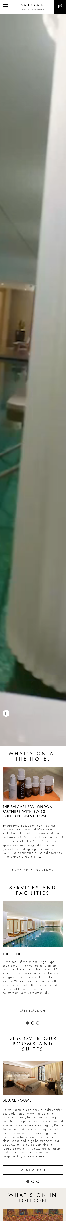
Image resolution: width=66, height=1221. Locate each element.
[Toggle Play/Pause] (6, 713)
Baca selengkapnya (33, 870)
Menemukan (32, 1010)
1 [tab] (28, 1023)
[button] (6, 7)
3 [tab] (38, 1023)
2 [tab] (33, 1023)
